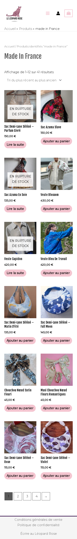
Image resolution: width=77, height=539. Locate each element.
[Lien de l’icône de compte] (58, 13)
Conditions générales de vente (38, 520)
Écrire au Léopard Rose (38, 534)
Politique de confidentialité (38, 525)
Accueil (9, 46)
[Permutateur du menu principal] (47, 13)
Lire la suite (15, 145)
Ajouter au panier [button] (56, 141)
